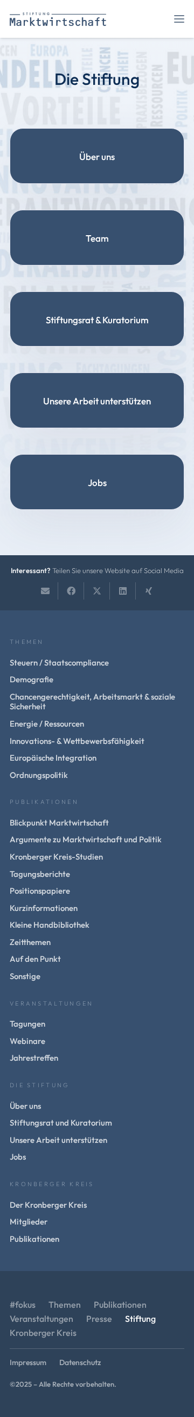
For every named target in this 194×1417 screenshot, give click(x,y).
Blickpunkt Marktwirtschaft (59, 822)
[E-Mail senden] (45, 591)
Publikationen (34, 1239)
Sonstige (25, 976)
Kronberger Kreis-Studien (56, 856)
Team (97, 238)
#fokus (23, 1304)
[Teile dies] (71, 591)
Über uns (97, 156)
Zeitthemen (30, 942)
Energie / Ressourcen (47, 724)
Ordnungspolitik (39, 775)
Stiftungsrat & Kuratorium (97, 319)
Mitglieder (28, 1221)
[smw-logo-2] (58, 19)
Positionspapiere (40, 891)
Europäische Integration (53, 758)
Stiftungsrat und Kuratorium (61, 1122)
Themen (64, 1304)
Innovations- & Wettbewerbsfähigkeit (77, 741)
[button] (179, 19)
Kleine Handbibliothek (49, 925)
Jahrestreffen (34, 1058)
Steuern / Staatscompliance (59, 662)
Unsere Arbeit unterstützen (97, 401)
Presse (99, 1318)
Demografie (31, 679)
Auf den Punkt (35, 959)
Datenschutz (80, 1362)
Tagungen (27, 1024)
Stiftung (140, 1318)
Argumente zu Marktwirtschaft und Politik (86, 839)
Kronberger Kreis (43, 1332)
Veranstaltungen (41, 1318)
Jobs (97, 482)
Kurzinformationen (44, 908)
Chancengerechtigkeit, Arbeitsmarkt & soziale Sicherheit (92, 701)
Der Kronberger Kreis (48, 1205)
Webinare (27, 1041)
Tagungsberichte (40, 874)
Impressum (28, 1362)
